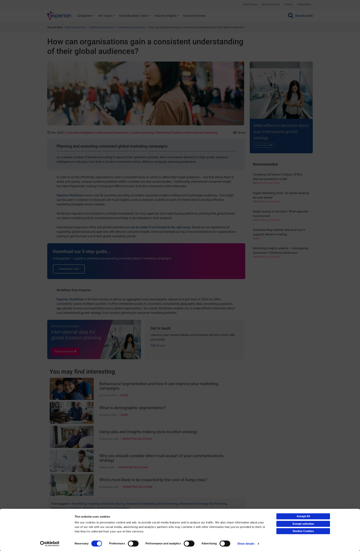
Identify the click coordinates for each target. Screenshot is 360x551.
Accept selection (303, 523)
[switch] (133, 543)
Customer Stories (194, 15)
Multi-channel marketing (201, 132)
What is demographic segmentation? (132, 408)
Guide (124, 395)
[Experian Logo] (59, 16)
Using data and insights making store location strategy (148, 432)
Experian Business (75, 27)
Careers (288, 4)
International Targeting (66, 508)
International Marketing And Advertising (152, 503)
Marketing (89, 508)
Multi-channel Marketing (113, 508)
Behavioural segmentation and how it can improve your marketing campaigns (158, 386)
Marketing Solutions (101, 27)
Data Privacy (250, 4)
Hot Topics (105, 15)
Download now (69, 269)
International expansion (131, 27)
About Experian (271, 4)
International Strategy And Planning (203, 503)
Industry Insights (165, 15)
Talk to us (158, 345)
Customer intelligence (80, 132)
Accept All (303, 516)
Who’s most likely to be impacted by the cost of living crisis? (153, 480)
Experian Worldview (70, 195)
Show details (245, 543)
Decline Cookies (303, 531)
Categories (84, 15)
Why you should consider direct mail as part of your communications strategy (161, 458)
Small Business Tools (133, 15)
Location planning (142, 132)
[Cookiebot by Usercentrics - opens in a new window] (49, 543)
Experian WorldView (70, 299)
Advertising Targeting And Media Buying (98, 503)
